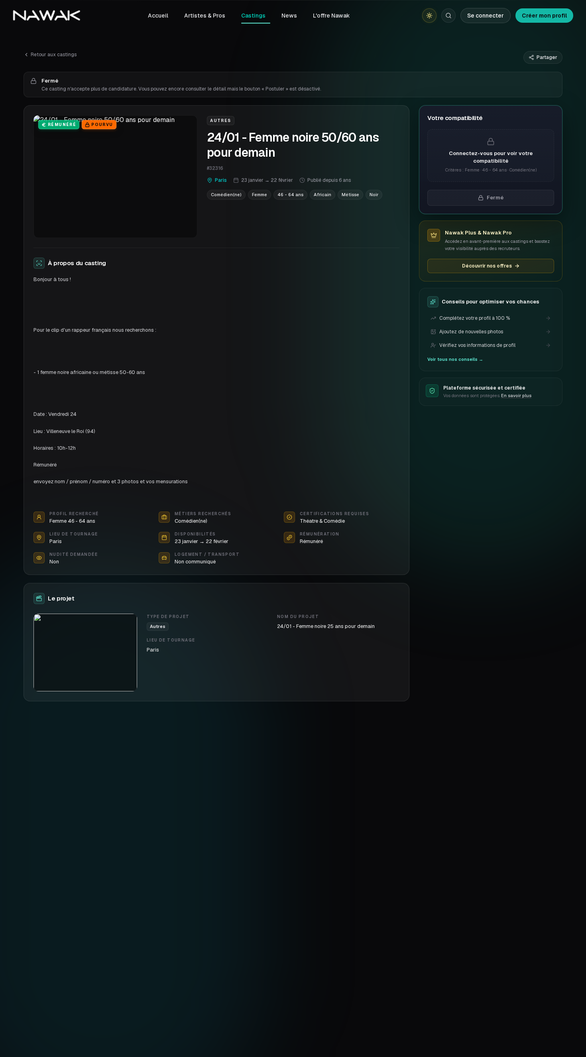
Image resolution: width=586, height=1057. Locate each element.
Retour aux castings (54, 54)
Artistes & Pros (204, 15)
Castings (253, 15)
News (289, 15)
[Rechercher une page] (448, 15)
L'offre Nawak (331, 15)
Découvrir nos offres (487, 266)
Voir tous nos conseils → (455, 359)
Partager (547, 57)
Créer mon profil (544, 15)
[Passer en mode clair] (429, 15)
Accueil (158, 15)
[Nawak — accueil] (46, 15)
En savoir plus (516, 395)
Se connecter (485, 15)
